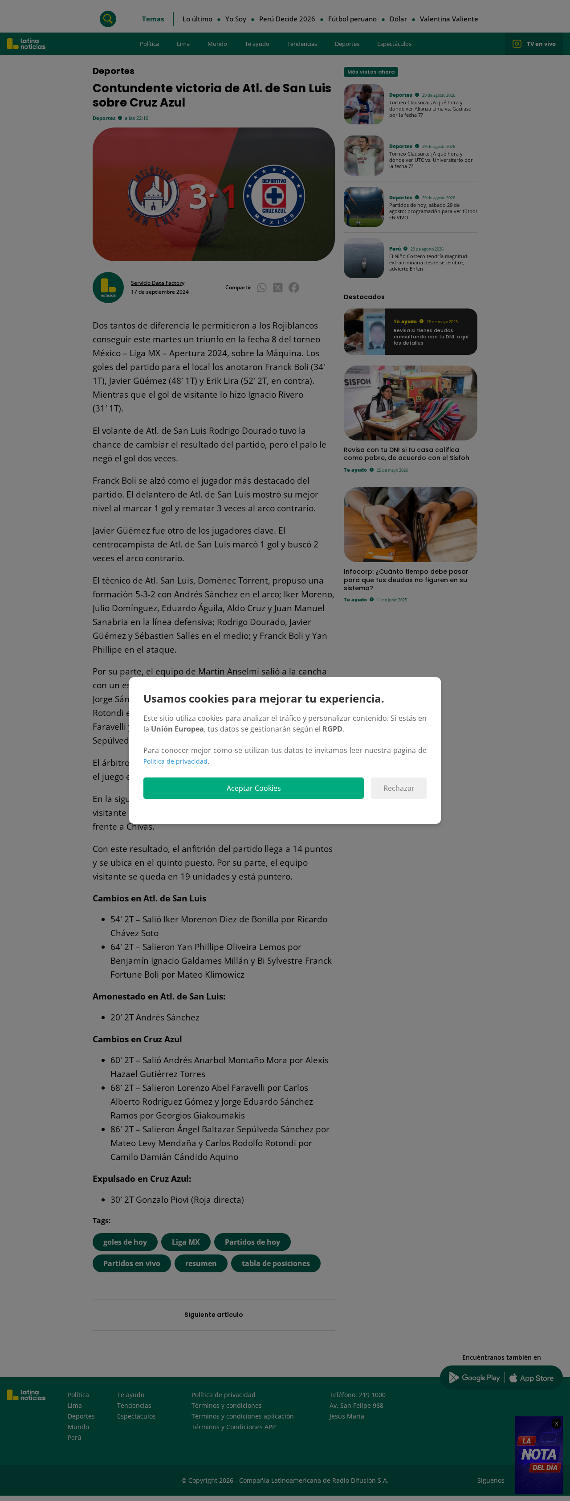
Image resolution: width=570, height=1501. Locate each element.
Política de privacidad (175, 761)
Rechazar (399, 788)
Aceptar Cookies (254, 788)
